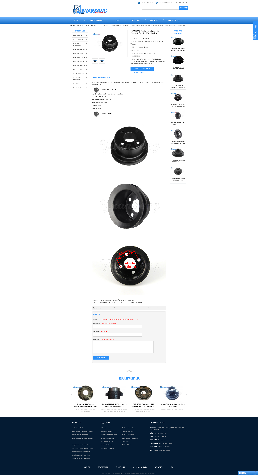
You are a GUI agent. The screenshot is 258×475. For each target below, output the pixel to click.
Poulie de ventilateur (137, 25)
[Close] (255, 40)
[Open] (255, 30)
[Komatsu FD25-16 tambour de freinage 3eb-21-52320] (143, 393)
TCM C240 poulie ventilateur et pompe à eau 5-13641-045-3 (120, 319)
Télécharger (135, 20)
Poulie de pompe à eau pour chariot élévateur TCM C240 (143, 308)
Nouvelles (154, 20)
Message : (103, 339)
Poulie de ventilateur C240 (119, 308)
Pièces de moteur (78, 35)
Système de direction (79, 65)
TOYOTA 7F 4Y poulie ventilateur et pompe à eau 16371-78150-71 (121, 303)
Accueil (77, 20)
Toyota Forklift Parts (77, 428)
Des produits (103, 467)
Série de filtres (77, 87)
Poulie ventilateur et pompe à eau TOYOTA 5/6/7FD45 (117, 300)
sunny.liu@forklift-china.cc (162, 450)
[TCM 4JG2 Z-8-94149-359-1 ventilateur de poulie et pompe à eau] (178, 97)
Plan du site (120, 467)
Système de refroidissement (120, 25)
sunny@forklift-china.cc (165, 3)
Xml (172, 467)
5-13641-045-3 (106, 308)
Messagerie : (104, 323)
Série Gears (76, 83)
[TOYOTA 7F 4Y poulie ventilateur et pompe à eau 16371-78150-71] (178, 115)
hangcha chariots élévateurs (80, 434)
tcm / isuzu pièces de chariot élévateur (83, 448)
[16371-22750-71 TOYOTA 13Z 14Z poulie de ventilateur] (178, 59)
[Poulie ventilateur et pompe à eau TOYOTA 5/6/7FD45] (178, 134)
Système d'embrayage (79, 49)
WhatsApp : (100, 331)
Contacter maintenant (142, 69)
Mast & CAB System (78, 73)
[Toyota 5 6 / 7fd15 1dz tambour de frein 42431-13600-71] (172, 393)
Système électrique (78, 69)
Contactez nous (174, 20)
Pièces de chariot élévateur (100, 25)
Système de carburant (79, 61)
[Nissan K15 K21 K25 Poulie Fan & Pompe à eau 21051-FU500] (178, 41)
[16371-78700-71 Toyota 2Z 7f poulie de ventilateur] (178, 78)
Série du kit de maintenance (77, 78)
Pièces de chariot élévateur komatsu (82, 431)
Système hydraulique (79, 57)
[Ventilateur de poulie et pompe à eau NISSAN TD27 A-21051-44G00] (178, 171)
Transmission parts (78, 39)
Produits (117, 20)
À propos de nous (96, 20)
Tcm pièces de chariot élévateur (81, 445)
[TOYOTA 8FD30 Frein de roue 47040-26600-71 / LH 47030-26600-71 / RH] (114, 393)
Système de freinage (78, 53)
